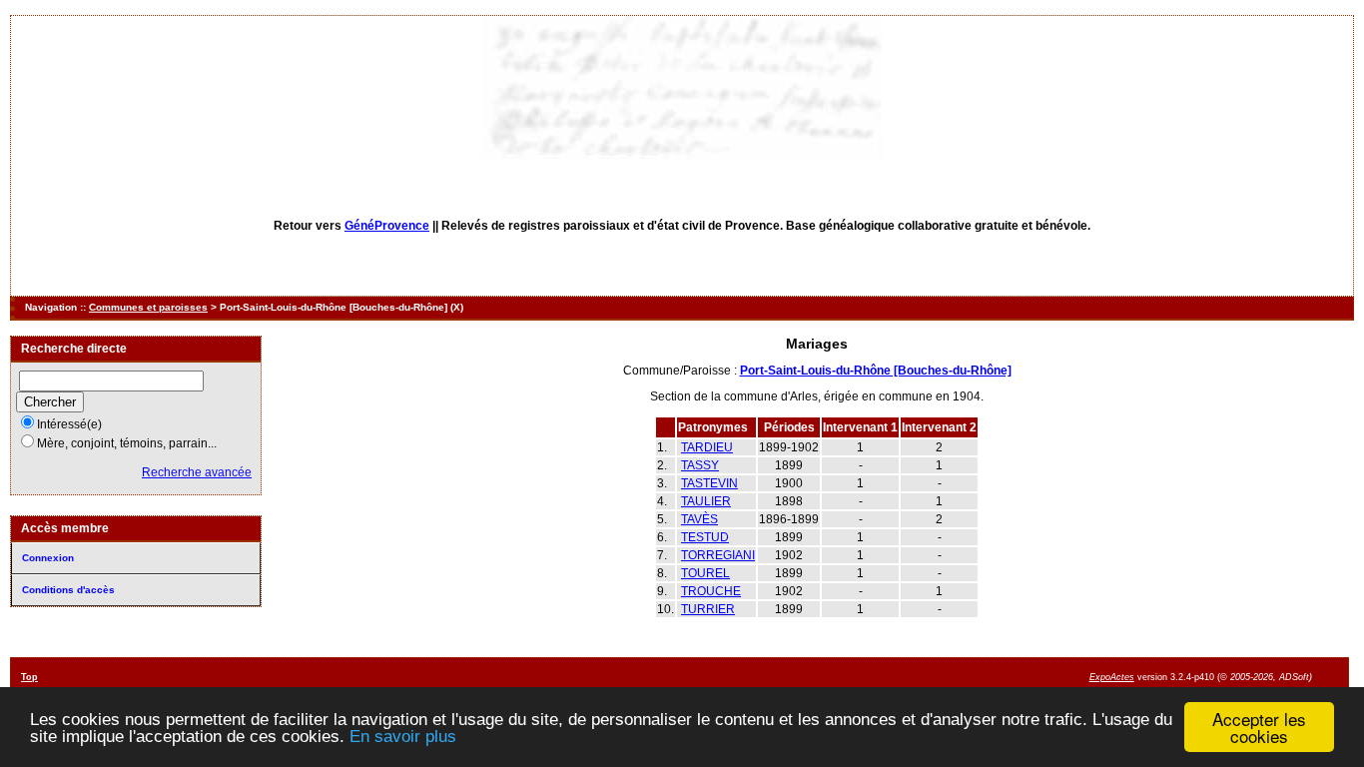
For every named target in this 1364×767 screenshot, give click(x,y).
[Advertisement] (818, 679)
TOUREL (705, 573)
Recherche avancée (197, 472)
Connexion (48, 557)
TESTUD (705, 537)
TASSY (700, 465)
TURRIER (708, 609)
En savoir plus (402, 736)
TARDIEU (707, 447)
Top (29, 677)
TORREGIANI (718, 555)
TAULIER (706, 501)
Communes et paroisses (148, 307)
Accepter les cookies (1259, 727)
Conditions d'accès (68, 589)
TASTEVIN (709, 483)
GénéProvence (386, 226)
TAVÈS (699, 519)
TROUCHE (711, 591)
